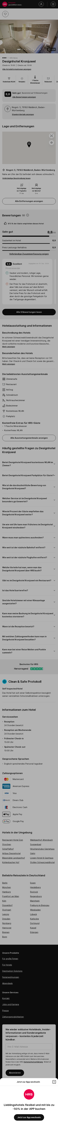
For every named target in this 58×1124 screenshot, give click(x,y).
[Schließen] (54, 1081)
